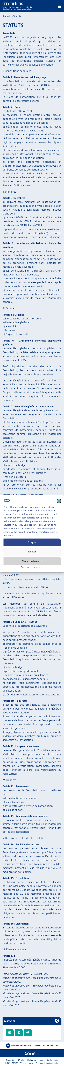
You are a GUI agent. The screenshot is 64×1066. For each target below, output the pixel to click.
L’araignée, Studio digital (47, 1060)
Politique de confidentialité (47, 1063)
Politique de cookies (30, 567)
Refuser (32, 551)
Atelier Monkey (18, 1060)
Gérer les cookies (27, 1063)
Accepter (32, 542)
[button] (59, 501)
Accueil (6, 16)
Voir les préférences (32, 561)
